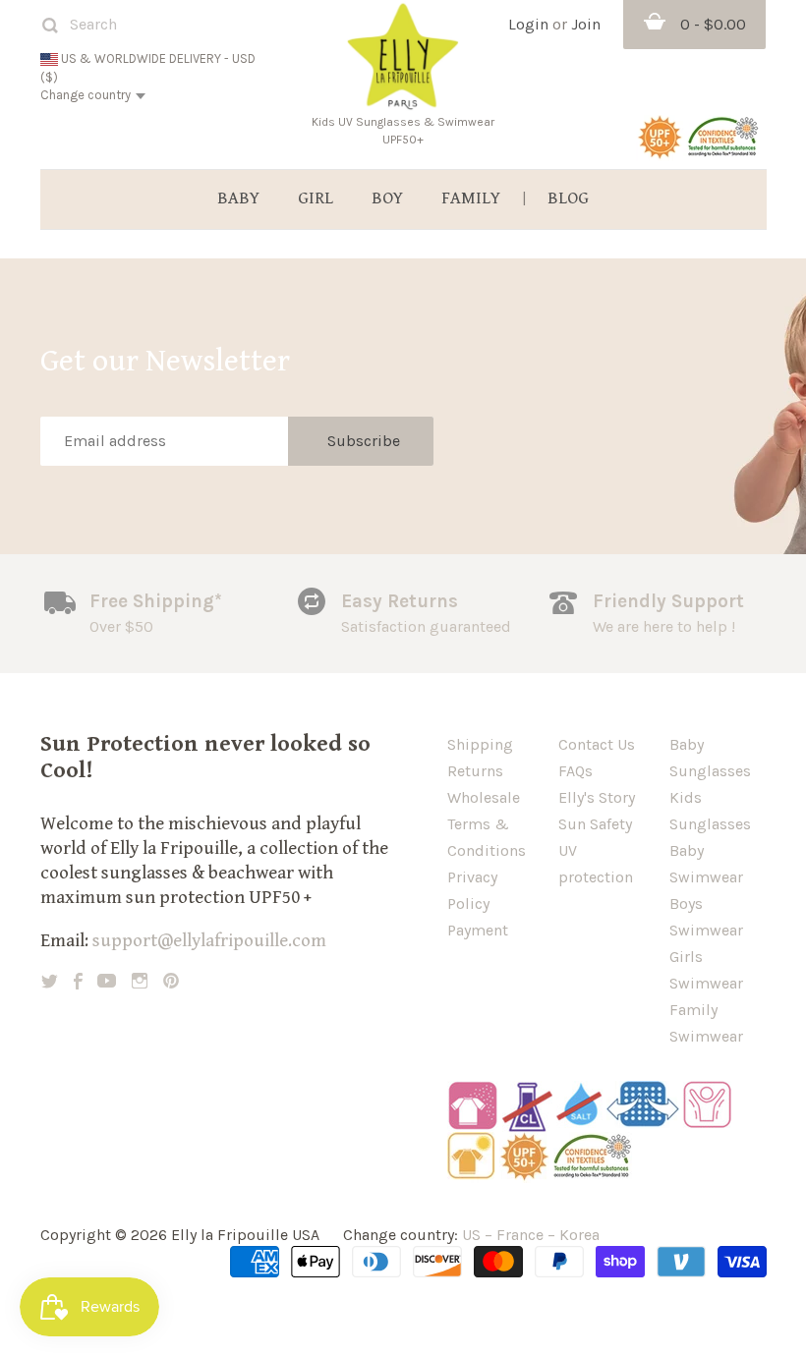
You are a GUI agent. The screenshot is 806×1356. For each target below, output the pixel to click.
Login (528, 24)
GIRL (315, 198)
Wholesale (483, 797)
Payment (477, 930)
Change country (85, 94)
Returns (475, 771)
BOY (387, 198)
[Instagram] (139, 980)
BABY (238, 198)
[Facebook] (78, 980)
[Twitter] (49, 980)
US (471, 1234)
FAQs (575, 771)
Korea (579, 1234)
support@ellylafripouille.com (209, 940)
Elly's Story (596, 797)
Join (586, 24)
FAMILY (470, 198)
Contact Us (596, 744)
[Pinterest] (171, 980)
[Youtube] (106, 980)
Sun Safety (595, 824)
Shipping (480, 744)
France (520, 1234)
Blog (568, 198)
